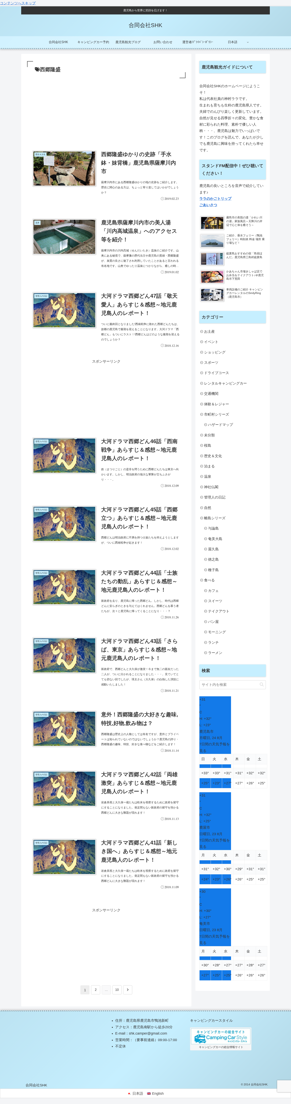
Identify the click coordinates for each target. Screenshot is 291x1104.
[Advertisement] (106, 108)
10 (117, 989)
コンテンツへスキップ (18, 3)
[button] (261, 684)
